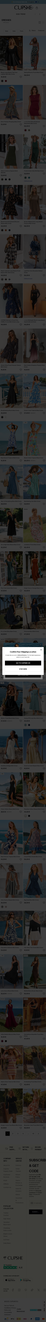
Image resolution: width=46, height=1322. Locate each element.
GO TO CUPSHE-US (23, 663)
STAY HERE (23, 669)
